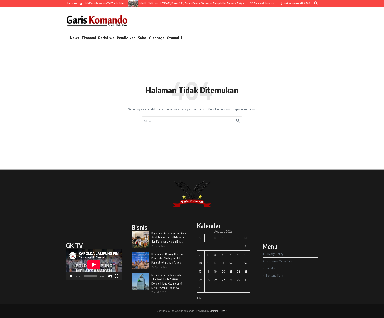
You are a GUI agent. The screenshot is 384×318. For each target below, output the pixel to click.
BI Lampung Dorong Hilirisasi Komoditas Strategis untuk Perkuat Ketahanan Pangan (167, 258)
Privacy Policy (274, 254)
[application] (94, 264)
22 (238, 271)
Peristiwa (106, 37)
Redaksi (271, 268)
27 (223, 280)
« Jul (199, 297)
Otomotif (174, 37)
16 (245, 263)
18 (208, 271)
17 (200, 271)
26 (216, 280)
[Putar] (71, 276)
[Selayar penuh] (116, 276)
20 (223, 271)
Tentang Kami (275, 275)
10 (200, 263)
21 (230, 271)
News (74, 37)
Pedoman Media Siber (280, 261)
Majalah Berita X (218, 310)
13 (223, 263)
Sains (142, 37)
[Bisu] (110, 276)
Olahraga (156, 37)
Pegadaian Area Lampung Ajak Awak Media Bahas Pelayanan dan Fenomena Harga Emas (168, 237)
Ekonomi (89, 37)
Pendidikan (126, 37)
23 (245, 271)
